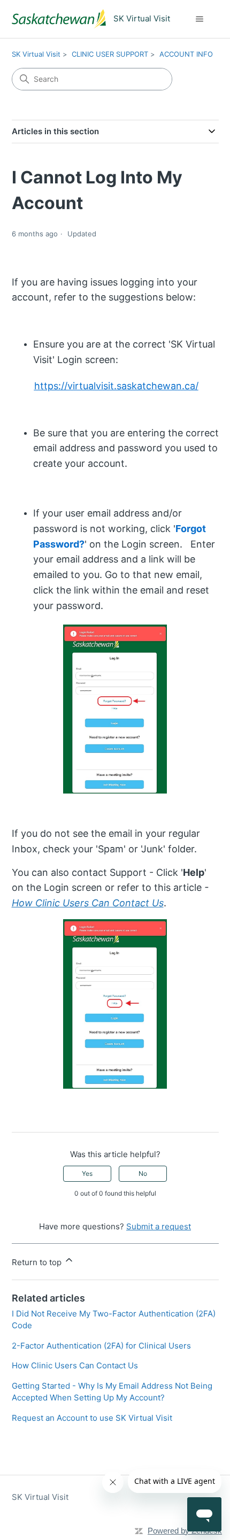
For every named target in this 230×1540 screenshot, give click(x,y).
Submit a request (158, 1226)
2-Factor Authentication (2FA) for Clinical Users (101, 1346)
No (143, 1173)
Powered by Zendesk (185, 1530)
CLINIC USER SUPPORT (110, 54)
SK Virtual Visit (36, 54)
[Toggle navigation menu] (200, 19)
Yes (87, 1173)
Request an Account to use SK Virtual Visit (92, 1418)
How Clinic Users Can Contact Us (75, 1365)
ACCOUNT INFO (186, 54)
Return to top (38, 1262)
